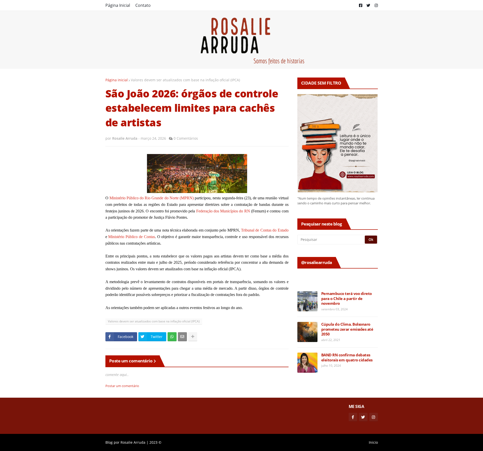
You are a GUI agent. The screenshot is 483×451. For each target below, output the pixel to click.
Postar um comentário (122, 386)
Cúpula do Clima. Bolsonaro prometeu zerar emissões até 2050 (347, 329)
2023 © (155, 442)
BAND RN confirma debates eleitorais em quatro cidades (347, 357)
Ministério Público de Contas (131, 237)
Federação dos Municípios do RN (223, 211)
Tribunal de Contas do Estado (264, 230)
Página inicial (116, 80)
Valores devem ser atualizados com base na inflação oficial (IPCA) (185, 80)
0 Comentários (186, 138)
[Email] (182, 336)
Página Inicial (117, 5)
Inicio (373, 442)
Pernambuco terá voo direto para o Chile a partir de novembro (346, 298)
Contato (143, 5)
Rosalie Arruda (132, 442)
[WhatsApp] (172, 336)
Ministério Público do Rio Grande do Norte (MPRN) (151, 198)
